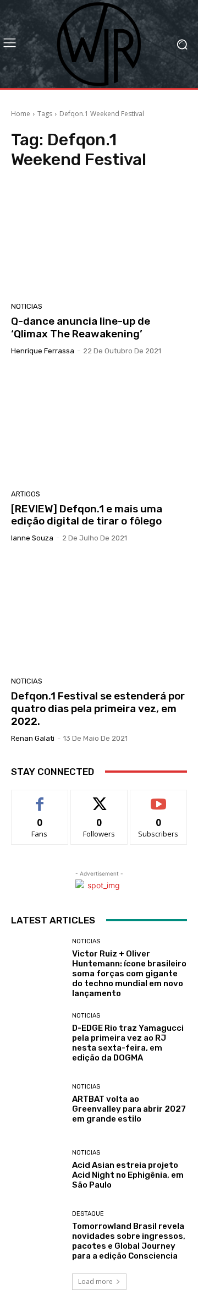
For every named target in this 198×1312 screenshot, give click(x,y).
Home (20, 113)
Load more (95, 1281)
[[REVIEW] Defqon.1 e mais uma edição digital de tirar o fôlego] (99, 426)
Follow (99, 798)
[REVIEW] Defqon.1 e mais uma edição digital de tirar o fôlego (86, 515)
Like (40, 798)
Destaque (88, 1214)
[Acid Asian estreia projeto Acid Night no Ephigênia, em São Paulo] (37, 1170)
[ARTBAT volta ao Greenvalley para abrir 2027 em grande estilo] (37, 1104)
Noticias (26, 306)
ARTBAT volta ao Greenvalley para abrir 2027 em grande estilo (129, 1109)
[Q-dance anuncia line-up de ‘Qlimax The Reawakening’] (99, 239)
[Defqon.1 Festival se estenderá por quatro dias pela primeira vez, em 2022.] (99, 613)
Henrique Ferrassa (42, 351)
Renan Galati (32, 738)
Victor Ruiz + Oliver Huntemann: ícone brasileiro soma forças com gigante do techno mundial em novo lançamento (129, 973)
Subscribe (158, 798)
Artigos (25, 494)
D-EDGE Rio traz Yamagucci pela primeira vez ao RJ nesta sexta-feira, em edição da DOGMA (128, 1043)
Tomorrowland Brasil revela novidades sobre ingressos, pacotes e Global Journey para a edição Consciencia (128, 1241)
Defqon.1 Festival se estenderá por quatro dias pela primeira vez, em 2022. (98, 709)
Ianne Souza (32, 538)
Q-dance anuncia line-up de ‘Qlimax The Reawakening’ (80, 327)
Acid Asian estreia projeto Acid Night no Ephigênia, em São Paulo (128, 1175)
